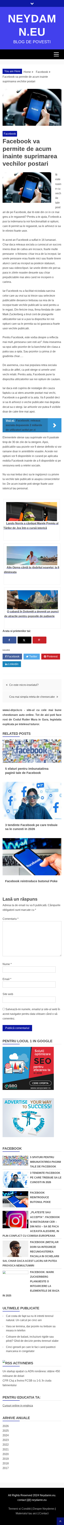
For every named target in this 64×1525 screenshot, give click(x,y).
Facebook (10, 133)
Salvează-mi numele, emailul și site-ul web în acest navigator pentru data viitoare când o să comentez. (31, 1014)
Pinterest (52, 656)
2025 (6, 1430)
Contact (43, 1513)
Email (7, 979)
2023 (6, 1440)
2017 (6, 1468)
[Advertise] (28, 1136)
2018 (6, 1463)
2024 (6, 1435)
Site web (8, 994)
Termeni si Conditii (20, 1508)
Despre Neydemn (44, 1508)
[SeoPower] (28, 1089)
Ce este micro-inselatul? (24, 684)
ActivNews (23, 1363)
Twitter (33, 656)
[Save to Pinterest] (39, 640)
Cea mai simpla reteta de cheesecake (32, 696)
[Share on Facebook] (9, 640)
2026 (6, 1426)
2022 (6, 1444)
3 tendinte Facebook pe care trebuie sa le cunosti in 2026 (45, 1177)
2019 (6, 1458)
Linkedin (12, 664)
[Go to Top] (60, 1521)
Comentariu (10, 918)
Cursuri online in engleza (18, 1405)
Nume (7, 964)
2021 (6, 1449)
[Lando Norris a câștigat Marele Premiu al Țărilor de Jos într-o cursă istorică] (31, 511)
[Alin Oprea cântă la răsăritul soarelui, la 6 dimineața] (32, 555)
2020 (6, 1454)
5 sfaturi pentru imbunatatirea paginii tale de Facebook (45, 1162)
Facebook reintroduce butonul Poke (31, 881)
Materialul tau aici (27, 1513)
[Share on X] (24, 640)
